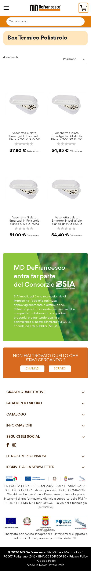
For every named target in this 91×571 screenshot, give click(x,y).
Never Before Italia (51, 565)
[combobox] (45, 21)
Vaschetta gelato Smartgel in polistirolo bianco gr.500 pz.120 (67, 221)
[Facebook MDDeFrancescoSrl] (9, 445)
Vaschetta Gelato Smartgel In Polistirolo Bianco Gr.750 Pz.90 (24, 221)
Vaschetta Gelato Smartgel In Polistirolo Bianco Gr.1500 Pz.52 (24, 136)
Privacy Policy (78, 556)
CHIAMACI (32, 368)
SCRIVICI (60, 368)
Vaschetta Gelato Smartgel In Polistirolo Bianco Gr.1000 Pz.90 (67, 136)
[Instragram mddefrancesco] (15, 445)
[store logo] (45, 8)
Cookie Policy (46, 561)
